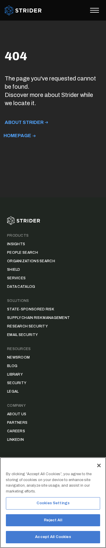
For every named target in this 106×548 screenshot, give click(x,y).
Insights (16, 244)
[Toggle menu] (94, 10)
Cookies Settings (53, 503)
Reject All (53, 520)
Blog (12, 366)
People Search (22, 253)
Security (16, 383)
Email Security (22, 335)
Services (16, 278)
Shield (13, 270)
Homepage (17, 135)
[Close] (98, 465)
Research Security (27, 326)
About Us (16, 414)
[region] (53, 502)
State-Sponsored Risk (30, 309)
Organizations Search (31, 261)
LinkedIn (15, 440)
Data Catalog (21, 287)
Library (15, 374)
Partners (17, 423)
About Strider (24, 122)
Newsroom (18, 357)
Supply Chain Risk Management (38, 318)
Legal (13, 391)
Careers (16, 431)
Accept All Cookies (53, 537)
